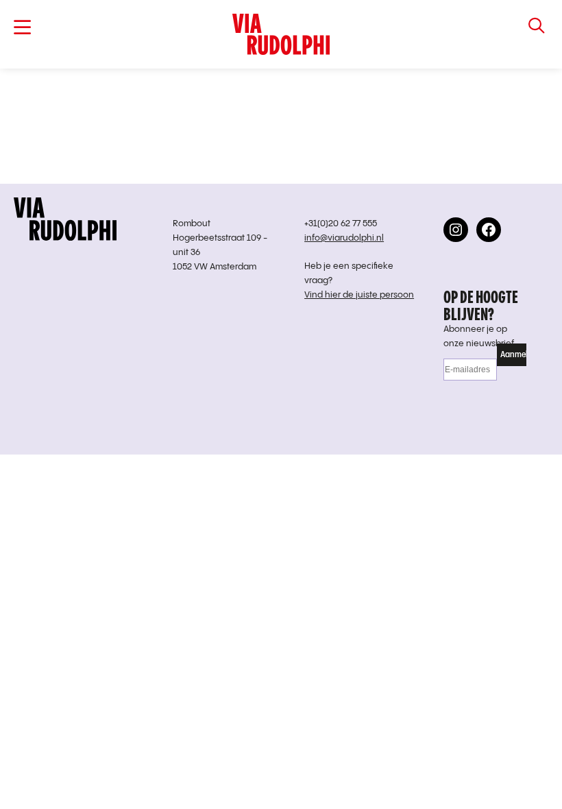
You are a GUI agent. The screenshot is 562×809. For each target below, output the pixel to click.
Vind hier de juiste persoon (359, 295)
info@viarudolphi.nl (344, 238)
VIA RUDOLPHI (281, 34)
